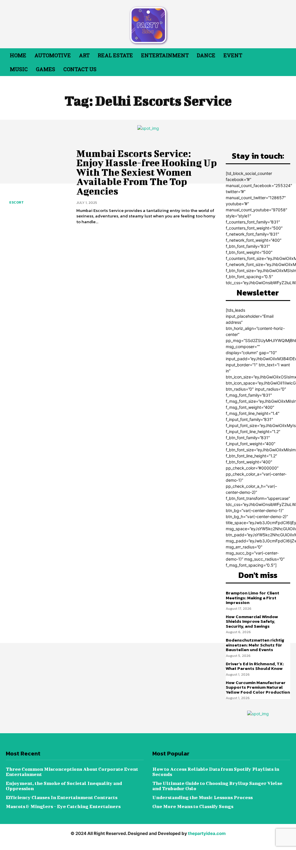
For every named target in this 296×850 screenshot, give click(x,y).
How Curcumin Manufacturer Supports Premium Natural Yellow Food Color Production (258, 687)
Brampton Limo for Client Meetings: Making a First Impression (252, 598)
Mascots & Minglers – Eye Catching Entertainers (63, 806)
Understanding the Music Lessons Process (202, 797)
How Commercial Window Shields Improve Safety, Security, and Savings (252, 621)
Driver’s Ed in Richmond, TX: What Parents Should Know (255, 666)
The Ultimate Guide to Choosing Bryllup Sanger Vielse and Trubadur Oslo (217, 785)
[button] (277, 62)
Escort (16, 202)
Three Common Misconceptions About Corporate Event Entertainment (72, 771)
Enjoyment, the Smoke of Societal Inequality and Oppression (64, 785)
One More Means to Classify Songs (192, 806)
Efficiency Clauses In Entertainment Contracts (61, 797)
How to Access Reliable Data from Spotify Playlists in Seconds (215, 771)
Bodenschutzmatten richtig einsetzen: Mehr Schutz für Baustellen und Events (255, 645)
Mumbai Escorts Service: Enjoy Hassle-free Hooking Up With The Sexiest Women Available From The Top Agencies (146, 172)
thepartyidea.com (207, 833)
